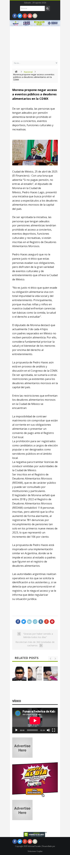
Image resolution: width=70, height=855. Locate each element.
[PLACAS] (35, 796)
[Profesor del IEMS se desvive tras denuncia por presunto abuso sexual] (35, 674)
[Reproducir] (16, 730)
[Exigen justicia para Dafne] (50, 674)
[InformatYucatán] (35, 55)
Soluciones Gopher (35, 851)
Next (56, 32)
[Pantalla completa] (53, 730)
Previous (13, 32)
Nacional (28, 71)
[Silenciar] (48, 730)
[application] (35, 720)
